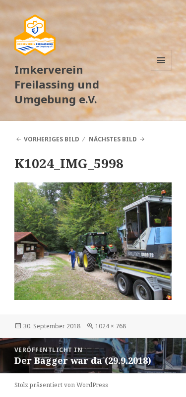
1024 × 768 (110, 326)
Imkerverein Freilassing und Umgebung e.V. (56, 84)
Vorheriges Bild (51, 139)
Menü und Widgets (161, 70)
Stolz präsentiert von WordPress (61, 385)
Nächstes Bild (113, 139)
